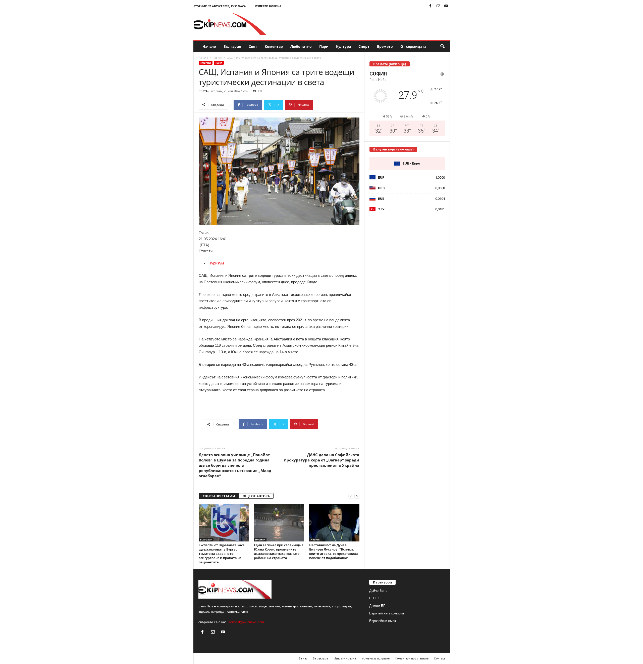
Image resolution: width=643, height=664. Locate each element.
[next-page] (356, 496)
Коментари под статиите (411, 658)
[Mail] (438, 6)
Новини (217, 57)
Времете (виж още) (389, 64)
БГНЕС (374, 598)
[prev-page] (350, 496)
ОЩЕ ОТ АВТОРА (256, 496)
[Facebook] (430, 6)
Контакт (439, 658)
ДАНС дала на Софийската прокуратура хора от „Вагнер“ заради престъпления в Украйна (321, 460)
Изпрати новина (268, 6)
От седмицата (413, 46)
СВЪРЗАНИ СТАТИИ (219, 496)
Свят (253, 46)
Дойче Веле (378, 591)
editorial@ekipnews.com (246, 622)
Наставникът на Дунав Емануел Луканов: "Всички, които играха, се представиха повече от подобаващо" (333, 551)
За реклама (320, 658)
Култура (343, 46)
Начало (209, 46)
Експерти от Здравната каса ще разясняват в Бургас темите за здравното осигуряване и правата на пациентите (222, 553)
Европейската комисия (386, 613)
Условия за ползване (376, 658)
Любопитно (301, 46)
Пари (324, 46)
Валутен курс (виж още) (393, 149)
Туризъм (216, 263)
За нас (303, 658)
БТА (205, 91)
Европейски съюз (382, 621)
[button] (442, 46)
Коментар (274, 46)
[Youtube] (446, 6)
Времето (385, 46)
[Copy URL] (330, 105)
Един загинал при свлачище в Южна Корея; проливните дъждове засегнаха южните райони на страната (278, 551)
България (232, 46)
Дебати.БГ (377, 606)
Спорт (363, 46)
